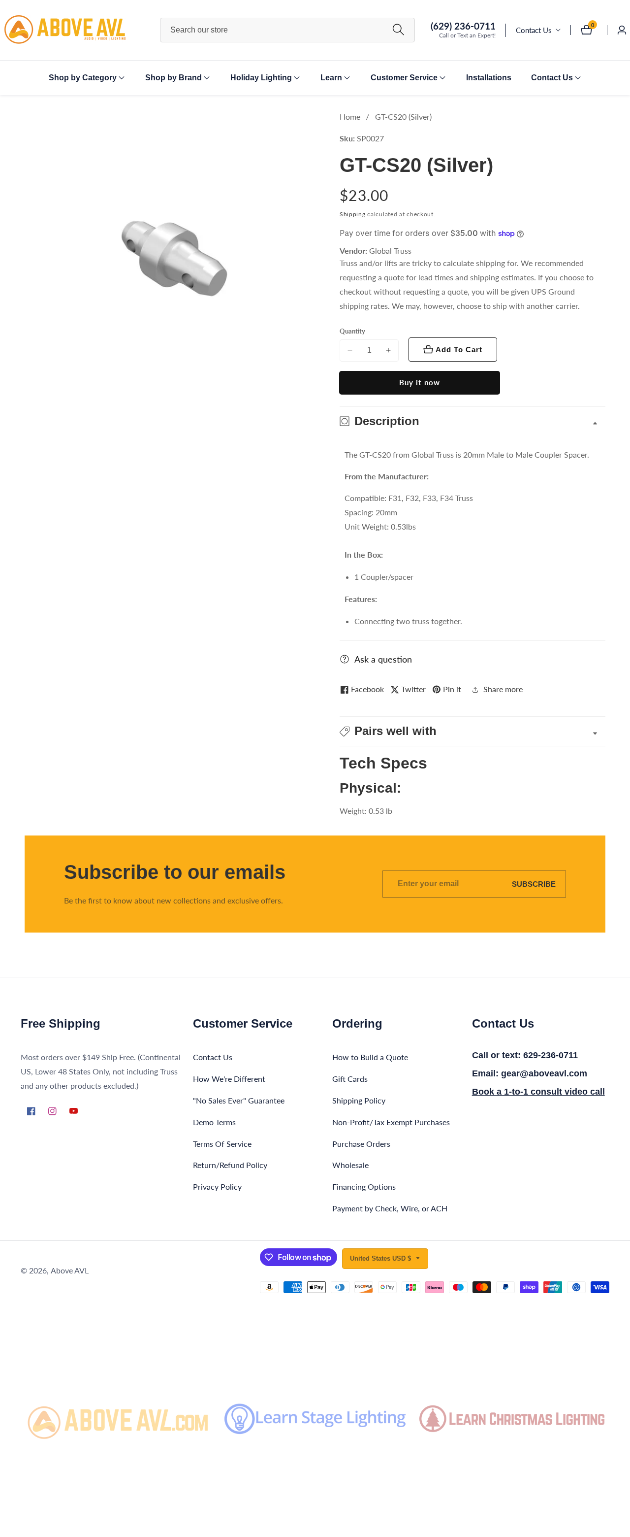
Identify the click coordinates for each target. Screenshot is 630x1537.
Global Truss (390, 251)
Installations (488, 77)
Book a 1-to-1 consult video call (538, 1092)
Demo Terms (214, 1122)
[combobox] (287, 30)
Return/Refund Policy (230, 1164)
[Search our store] (398, 30)
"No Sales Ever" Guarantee (238, 1100)
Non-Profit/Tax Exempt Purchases (391, 1122)
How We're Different (229, 1078)
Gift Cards (350, 1078)
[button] (83, 78)
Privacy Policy (217, 1186)
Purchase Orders (361, 1143)
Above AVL (70, 1270)
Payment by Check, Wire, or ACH (389, 1208)
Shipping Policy (358, 1100)
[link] (118, 1418)
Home (350, 116)
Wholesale (350, 1164)
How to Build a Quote (370, 1057)
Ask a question (383, 659)
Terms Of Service (222, 1143)
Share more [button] (503, 689)
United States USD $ (381, 1258)
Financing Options (364, 1186)
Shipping (353, 214)
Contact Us (534, 30)
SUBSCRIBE (534, 884)
